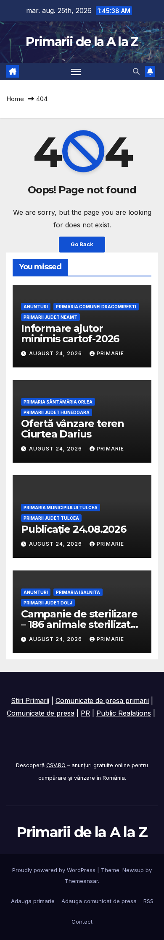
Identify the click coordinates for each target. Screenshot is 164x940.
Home (15, 99)
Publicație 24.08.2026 (73, 529)
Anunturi (36, 306)
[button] (136, 71)
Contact (82, 921)
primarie (110, 353)
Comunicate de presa (40, 713)
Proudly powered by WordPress (54, 870)
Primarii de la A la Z (82, 41)
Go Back (82, 244)
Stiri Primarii (30, 700)
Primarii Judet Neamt (50, 317)
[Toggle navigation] (76, 72)
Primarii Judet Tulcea (51, 518)
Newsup (133, 870)
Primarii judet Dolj (48, 602)
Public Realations (123, 713)
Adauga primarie (33, 901)
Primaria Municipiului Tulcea (61, 507)
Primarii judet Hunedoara (57, 412)
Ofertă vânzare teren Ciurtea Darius (72, 428)
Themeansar (81, 881)
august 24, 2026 (56, 353)
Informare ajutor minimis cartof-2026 (70, 333)
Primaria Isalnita (78, 592)
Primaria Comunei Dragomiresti (96, 306)
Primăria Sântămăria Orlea (58, 401)
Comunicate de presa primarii (102, 700)
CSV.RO (56, 765)
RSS (148, 901)
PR (85, 713)
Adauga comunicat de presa (99, 901)
